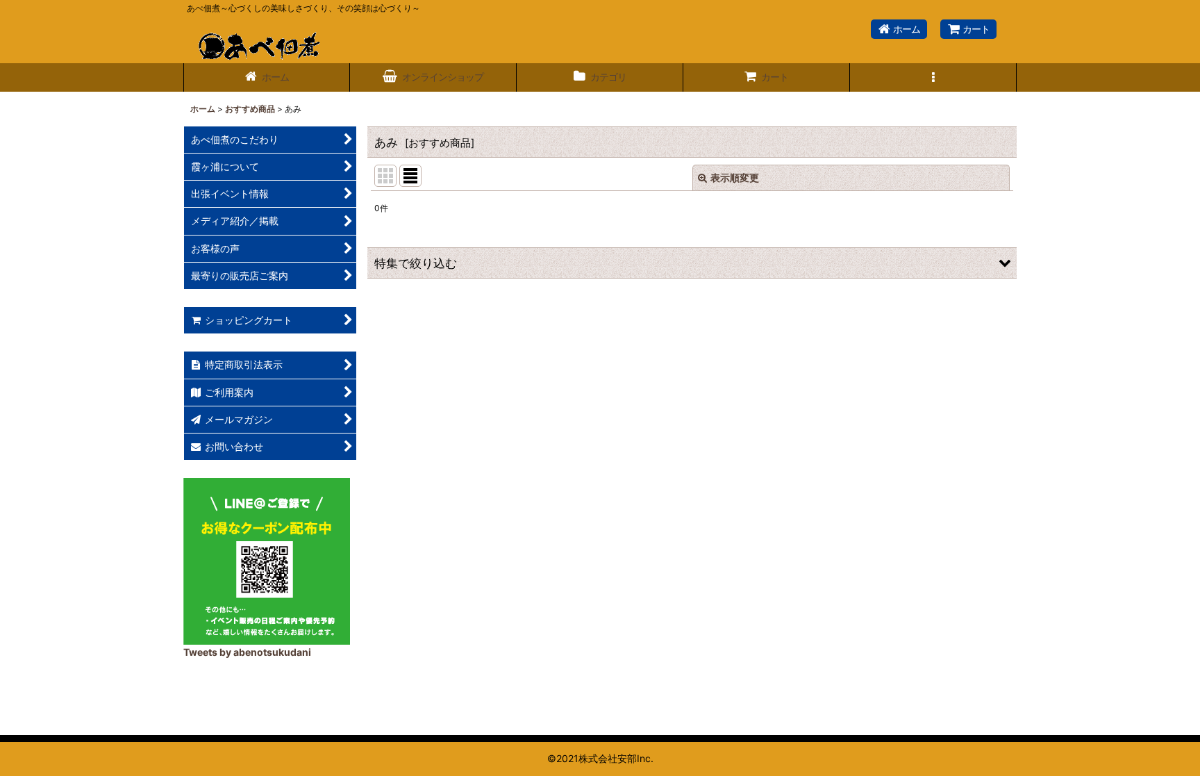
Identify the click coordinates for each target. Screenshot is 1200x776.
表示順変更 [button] (734, 177)
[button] (933, 77)
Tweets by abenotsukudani (247, 652)
